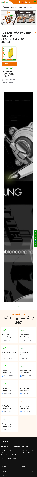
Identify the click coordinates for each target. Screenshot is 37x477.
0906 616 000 (8, 376)
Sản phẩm (6, 476)
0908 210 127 (8, 411)
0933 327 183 (8, 429)
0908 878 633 (8, 340)
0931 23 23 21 (26, 394)
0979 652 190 (8, 358)
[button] (18, 306)
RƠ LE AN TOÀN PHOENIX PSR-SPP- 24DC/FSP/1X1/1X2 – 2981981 (17, 7)
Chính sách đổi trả (26, 476)
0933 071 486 (26, 376)
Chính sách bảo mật (27, 472)
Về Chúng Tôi (7, 472)
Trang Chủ (3, 6)
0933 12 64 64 (26, 358)
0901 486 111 (26, 411)
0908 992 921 (8, 394)
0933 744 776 (26, 340)
